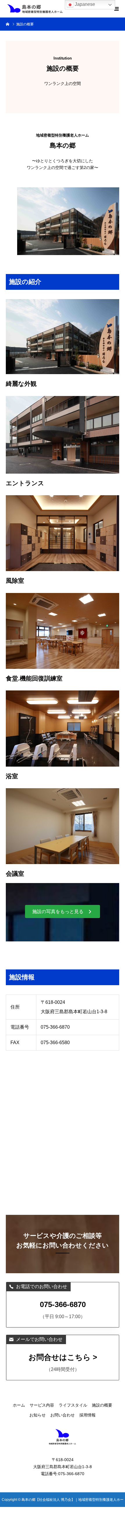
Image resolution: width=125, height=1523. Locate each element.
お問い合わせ (62, 1415)
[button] (62, 911)
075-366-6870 (63, 1304)
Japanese (84, 4)
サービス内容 (42, 1405)
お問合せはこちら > (62, 1357)
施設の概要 (102, 1405)
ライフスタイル (73, 1405)
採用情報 (87, 1415)
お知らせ (37, 1415)
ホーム (19, 1405)
